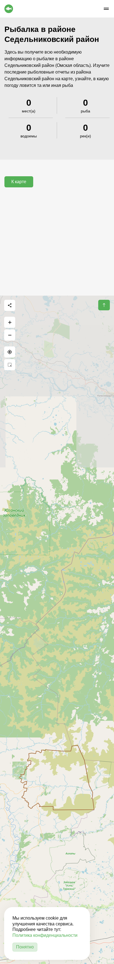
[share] (10, 305)
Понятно (25, 947)
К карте (18, 181)
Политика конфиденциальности (44, 935)
